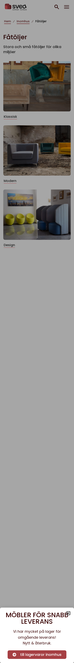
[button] (68, 613)
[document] (37, 331)
